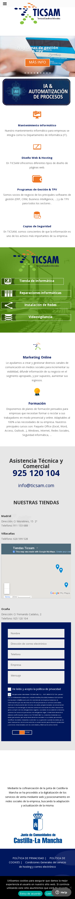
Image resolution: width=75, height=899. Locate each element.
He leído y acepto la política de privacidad (36, 689)
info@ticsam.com (36, 485)
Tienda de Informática (36, 281)
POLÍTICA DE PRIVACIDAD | (29, 858)
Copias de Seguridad (37, 226)
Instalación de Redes (40, 305)
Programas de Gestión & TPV (37, 189)
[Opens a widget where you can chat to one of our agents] (61, 892)
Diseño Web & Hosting (37, 157)
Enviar (27, 732)
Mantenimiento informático (37, 125)
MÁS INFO (37, 62)
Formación (37, 403)
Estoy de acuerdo (30, 893)
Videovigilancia (40, 317)
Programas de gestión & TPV (37, 49)
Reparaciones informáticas (40, 293)
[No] (70, 887)
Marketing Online (37, 357)
